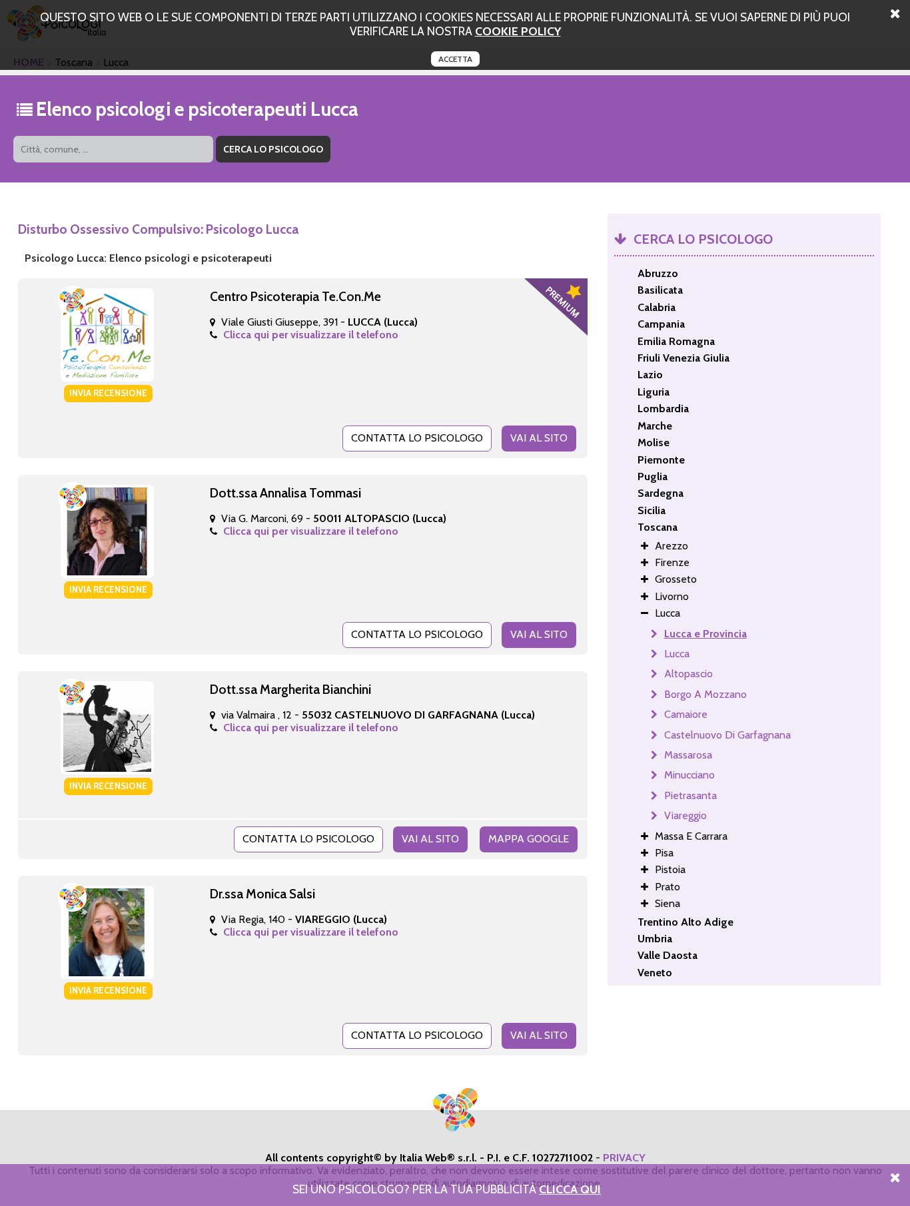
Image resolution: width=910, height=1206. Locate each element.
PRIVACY (624, 1157)
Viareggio (685, 815)
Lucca (676, 653)
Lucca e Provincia (705, 633)
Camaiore (685, 714)
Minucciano (689, 774)
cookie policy (518, 31)
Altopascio (688, 673)
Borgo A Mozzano (705, 694)
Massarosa (688, 755)
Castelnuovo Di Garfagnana (727, 735)
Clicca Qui (570, 1189)
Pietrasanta (690, 795)
